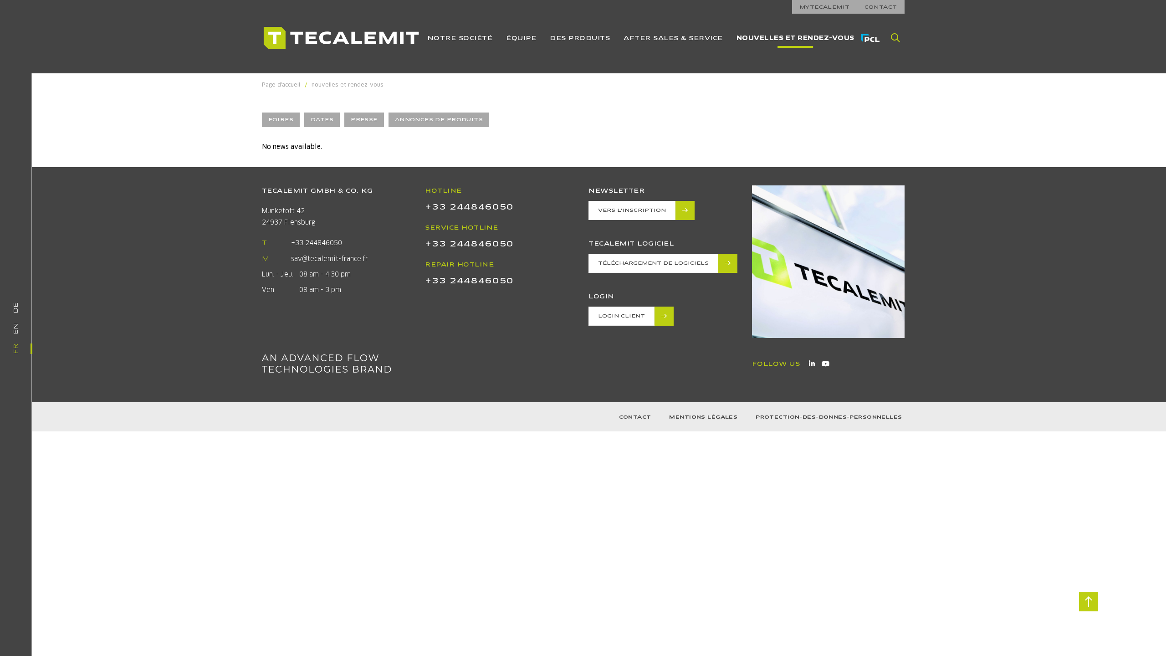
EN (15, 328)
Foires (281, 120)
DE (15, 307)
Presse (364, 120)
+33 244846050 (316, 243)
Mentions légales (703, 417)
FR (15, 348)
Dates (322, 120)
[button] (895, 38)
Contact (635, 417)
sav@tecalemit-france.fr (329, 259)
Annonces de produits (439, 120)
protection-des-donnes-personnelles (829, 417)
